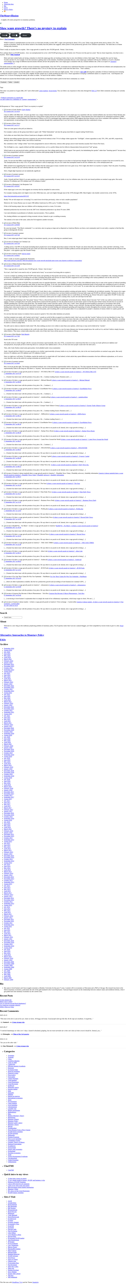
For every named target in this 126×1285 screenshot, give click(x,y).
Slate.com (11, 1268)
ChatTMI (11, 1170)
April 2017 (7, 806)
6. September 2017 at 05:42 (12, 595)
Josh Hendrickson (13, 1240)
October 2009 (8, 965)
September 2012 (9, 903)
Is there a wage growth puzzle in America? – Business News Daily (75, 500)
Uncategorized (12, 1158)
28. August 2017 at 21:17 (12, 125)
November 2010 (9, 942)
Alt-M (10, 1201)
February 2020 (8, 746)
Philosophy (11, 1135)
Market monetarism (14, 1110)
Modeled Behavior (13, 1254)
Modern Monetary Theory (16, 1116)
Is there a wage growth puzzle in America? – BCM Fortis (66, 568)
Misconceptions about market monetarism (21, 1187)
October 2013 (8, 880)
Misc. (9, 1114)
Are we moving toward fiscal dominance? (13, 1003)
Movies (10, 1126)
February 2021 (8, 724)
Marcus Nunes (12, 1247)
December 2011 (9, 919)
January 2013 (8, 896)
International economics (15, 1098)
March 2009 (8, 978)
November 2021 (9, 708)
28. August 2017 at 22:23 (12, 176)
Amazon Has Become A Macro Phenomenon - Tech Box (66, 593)
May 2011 (7, 932)
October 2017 (8, 795)
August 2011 (8, 926)
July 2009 (7, 971)
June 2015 (7, 845)
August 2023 (8, 671)
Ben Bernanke (12, 1206)
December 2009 (9, 962)
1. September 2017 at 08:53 (12, 466)
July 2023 (7, 673)
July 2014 (7, 864)
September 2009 (9, 967)
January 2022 (8, 705)
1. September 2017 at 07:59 (12, 373)
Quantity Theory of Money (16, 1142)
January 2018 (8, 790)
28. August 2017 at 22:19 (12, 157)
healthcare (11, 1085)
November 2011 (9, 921)
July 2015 (7, 843)
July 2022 (7, 694)
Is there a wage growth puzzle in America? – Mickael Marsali (70, 380)
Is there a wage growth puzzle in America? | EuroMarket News (72, 388)
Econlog (10, 1220)
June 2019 (7, 760)
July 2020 (7, 737)
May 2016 (7, 825)
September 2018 (9, 776)
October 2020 (8, 732)
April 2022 (7, 700)
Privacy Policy (8, 9)
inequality (11, 1093)
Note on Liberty (13, 1259)
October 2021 (8, 710)
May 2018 (7, 783)
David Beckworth (13, 1217)
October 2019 (8, 753)
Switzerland (11, 1151)
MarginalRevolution (14, 1249)
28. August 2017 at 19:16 (12, 111)
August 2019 (8, 756)
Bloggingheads (12, 1210)
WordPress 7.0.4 (17, 1282)
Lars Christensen (13, 1245)
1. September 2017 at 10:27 (12, 494)
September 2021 (9, 712)
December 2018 (9, 770)
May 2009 (7, 974)
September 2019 (9, 755)
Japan (9, 1100)
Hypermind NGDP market (16, 1238)
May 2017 (7, 804)
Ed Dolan (11, 1227)
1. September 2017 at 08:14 (12, 416)
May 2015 (7, 847)
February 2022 (8, 703)
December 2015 (9, 834)
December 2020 (9, 728)
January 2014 (8, 875)
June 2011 (7, 930)
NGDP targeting (13, 1133)
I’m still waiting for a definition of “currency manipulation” (18, 99)
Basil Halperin (12, 1204)
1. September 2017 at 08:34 (12, 424)
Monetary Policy (13, 1121)
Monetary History (13, 1119)
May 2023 (7, 677)
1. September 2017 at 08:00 (12, 382)
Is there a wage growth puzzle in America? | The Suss (63, 483)
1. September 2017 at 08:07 (12, 399)
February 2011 (8, 937)
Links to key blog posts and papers (18, 1185)
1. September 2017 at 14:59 (12, 519)
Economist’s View (13, 1224)
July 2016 (7, 822)
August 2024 (8, 650)
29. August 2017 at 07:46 (12, 235)
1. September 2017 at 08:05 (12, 390)
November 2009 (9, 963)
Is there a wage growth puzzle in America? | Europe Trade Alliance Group (82, 405)
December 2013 (9, 877)
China (10, 1059)
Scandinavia (11, 1146)
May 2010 (7, 953)
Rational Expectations (14, 1144)
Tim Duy (10, 1275)
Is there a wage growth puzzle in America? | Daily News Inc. (70, 465)
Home (6, 2)
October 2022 (8, 689)
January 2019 (8, 769)
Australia (10, 1057)
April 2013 (7, 891)
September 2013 (9, 882)
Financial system (13, 1073)
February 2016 (8, 831)
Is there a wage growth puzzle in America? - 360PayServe (68, 414)
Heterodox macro (13, 1087)
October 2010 (8, 944)
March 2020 (8, 744)
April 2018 (7, 785)
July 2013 (7, 886)
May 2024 (7, 655)
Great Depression (13, 1082)
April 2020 (7, 742)
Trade (9, 1155)
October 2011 (8, 923)
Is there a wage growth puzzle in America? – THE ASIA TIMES (74, 543)
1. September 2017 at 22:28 (12, 544)
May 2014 (7, 868)
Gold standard (12, 1080)
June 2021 (7, 717)
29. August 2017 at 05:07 (12, 186)
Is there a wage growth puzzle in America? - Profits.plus (65, 509)
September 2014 (9, 861)
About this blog (9, 4)
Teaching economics (14, 1153)
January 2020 (8, 747)
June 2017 (7, 802)
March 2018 (8, 786)
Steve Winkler (12, 1272)
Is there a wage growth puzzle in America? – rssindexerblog (69, 397)
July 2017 (7, 801)
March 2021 (8, 723)
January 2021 (8, 726)
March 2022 (8, 701)
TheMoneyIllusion (9, 15)
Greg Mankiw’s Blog (14, 1235)
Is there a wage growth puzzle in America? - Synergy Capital (70, 456)
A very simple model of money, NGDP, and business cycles (26, 1180)
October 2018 (8, 774)
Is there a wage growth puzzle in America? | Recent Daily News (73, 517)
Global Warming (13, 1078)
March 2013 (8, 893)
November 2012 (9, 900)
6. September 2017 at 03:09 (12, 587)
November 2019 (9, 751)
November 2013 (9, 878)
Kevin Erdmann (13, 1243)
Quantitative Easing (14, 1140)
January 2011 (8, 939)
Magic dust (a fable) (6, 1001)
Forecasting (11, 1077)
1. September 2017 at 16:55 (12, 536)
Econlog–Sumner (13, 1222)
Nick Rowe (11, 1258)
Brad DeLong (12, 1211)
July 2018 (7, 779)
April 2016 (7, 827)
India (9, 1091)
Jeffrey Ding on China (7, 1007)
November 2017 (9, 793)
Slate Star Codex (13, 1266)
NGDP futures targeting (15, 1132)
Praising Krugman (13, 1137)
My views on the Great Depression (19, 1191)
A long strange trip (6, 1000)
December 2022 (9, 685)
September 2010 (9, 946)
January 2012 (8, 917)
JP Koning (11, 1242)
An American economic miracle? (10, 1005)
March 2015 (8, 850)
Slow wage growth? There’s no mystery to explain (33, 28)
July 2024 (7, 652)
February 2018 (8, 788)
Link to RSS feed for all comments (18, 1184)
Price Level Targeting (14, 1139)
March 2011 (7, 935)
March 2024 (8, 659)
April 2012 (7, 912)
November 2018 (9, 772)
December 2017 (9, 792)
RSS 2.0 (94, 91)
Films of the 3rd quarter (21, 1034)
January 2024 (8, 662)
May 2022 (7, 698)
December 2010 (9, 940)
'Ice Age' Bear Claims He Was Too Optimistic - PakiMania (68, 576)
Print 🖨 (4, 35)
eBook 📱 (26, 35)
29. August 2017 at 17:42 (12, 336)
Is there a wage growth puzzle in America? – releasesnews (68, 585)
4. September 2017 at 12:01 (12, 570)
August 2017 (8, 799)
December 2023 (9, 664)
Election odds (12, 1229)
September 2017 (9, 797)
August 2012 (8, 905)
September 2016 (9, 818)
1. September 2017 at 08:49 (12, 458)
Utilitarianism (12, 1162)
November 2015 (9, 836)
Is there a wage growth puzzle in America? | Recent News (67, 534)
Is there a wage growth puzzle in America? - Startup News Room (74, 431)
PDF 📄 (15, 35)
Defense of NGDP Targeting (17, 1182)
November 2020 (9, 730)
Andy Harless (26, 109)
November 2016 (9, 815)
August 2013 (8, 884)
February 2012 (8, 916)
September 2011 (9, 925)
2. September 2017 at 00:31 (12, 553)
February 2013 (8, 894)
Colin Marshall (12, 1215)
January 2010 (8, 960)
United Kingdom (13, 1160)
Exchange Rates (13, 1070)
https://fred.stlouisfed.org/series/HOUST (16, 196)
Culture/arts (11, 1064)
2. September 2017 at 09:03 (12, 561)
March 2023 (8, 680)
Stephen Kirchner (13, 1270)
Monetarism (11, 1117)
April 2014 (7, 870)
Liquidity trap (12, 1108)
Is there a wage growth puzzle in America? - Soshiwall (64, 559)
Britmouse (11, 1213)
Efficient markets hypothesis (16, 1066)
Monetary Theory (13, 1124)
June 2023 (7, 675)
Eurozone (11, 1068)
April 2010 (7, 955)
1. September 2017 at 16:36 (12, 527)
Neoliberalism (12, 1128)
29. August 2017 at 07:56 (12, 243)
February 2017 (8, 809)
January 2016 (8, 832)
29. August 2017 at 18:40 (12, 363)
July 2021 (7, 716)
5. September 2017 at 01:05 (12, 578)
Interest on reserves (14, 1096)
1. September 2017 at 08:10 (12, 407)
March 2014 (8, 871)
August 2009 (8, 969)
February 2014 (8, 873)
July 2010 (7, 949)
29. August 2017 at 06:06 (12, 225)
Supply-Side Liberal (14, 1273)
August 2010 (8, 948)
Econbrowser (12, 1219)
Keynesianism (12, 1101)
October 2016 (8, 817)
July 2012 (7, 907)
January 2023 (8, 684)
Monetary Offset (13, 1189)
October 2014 (8, 859)
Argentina (11, 1055)
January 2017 (8, 811)
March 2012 (8, 914)
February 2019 (8, 767)
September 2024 (9, 648)
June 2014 (7, 866)
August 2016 (8, 820)
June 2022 (7, 696)
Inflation (10, 1094)
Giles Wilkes (12, 1233)
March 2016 (8, 829)
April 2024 (7, 657)
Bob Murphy (25, 334)
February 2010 (8, 958)
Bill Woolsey (12, 1208)
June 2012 (7, 909)
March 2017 (8, 808)
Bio (5, 6)
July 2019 (7, 758)
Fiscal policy (12, 1075)
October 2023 (8, 668)
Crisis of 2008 (12, 1062)
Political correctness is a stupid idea (12, 97)
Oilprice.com (12, 1261)
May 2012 (7, 910)
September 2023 (9, 670)
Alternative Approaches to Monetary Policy (22, 635)
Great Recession (13, 1084)
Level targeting (12, 1105)
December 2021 (9, 707)
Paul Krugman (12, 1265)
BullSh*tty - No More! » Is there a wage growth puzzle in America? (77, 526)
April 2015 (7, 848)
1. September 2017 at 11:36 (12, 502)
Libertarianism (12, 1107)
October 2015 (8, 838)
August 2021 (8, 714)
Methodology (12, 1112)
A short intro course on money (17, 1178)
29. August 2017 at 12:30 (12, 266)
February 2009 (8, 979)
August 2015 (8, 841)
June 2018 (7, 781)
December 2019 (9, 749)
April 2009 (7, 976)
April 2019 (7, 763)
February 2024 (8, 661)
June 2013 (7, 887)
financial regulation (14, 1071)
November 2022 (9, 687)
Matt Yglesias (12, 1250)
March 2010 (8, 956)
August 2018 (8, 778)
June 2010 (7, 951)
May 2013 (7, 889)
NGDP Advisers (13, 1256)
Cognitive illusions (13, 1061)
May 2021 (7, 719)
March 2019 (8, 765)
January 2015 (8, 854)
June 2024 (7, 654)
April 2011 (7, 933)
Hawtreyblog (12, 1236)
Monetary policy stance (15, 1123)
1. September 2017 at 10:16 (12, 485)
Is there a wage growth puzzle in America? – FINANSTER (68, 448)
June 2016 (7, 824)
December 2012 (9, 898)
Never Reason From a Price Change (19, 1130)
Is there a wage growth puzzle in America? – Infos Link (65, 551)
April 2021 (7, 721)
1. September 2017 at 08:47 (12, 441)
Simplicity (35, 1282)
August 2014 (8, 863)
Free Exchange (12, 1231)
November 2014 (9, 857)
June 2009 (7, 972)
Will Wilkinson (12, 1277)
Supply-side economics (15, 1149)
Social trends (53, 91)
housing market (12, 1089)
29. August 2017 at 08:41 (12, 255)
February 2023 (8, 682)
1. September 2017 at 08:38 (12, 433)
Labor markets (43, 91)
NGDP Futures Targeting (16, 1193)
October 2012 (8, 902)
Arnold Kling (12, 1203)
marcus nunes (26, 254)
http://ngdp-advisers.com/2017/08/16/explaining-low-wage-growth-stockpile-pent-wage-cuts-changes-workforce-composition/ (43, 260)
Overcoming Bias (13, 1263)
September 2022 (9, 691)
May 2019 (7, 762)
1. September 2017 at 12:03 (12, 510)
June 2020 (7, 739)
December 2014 (9, 855)
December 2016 (9, 813)
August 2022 (8, 693)
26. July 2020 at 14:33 (11, 605)
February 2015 (8, 852)
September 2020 (9, 733)
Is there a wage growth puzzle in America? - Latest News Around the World (84, 439)
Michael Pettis (12, 1252)
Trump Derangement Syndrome (18, 1156)
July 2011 (7, 928)
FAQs (6, 8)
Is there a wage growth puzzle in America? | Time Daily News (71, 492)
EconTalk (11, 1226)
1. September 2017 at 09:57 (12, 477)
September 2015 (9, 840)
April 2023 (7, 678)
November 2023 (9, 666)
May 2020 (7, 740)
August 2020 (8, 735)
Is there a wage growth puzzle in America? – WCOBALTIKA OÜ (75, 372)
